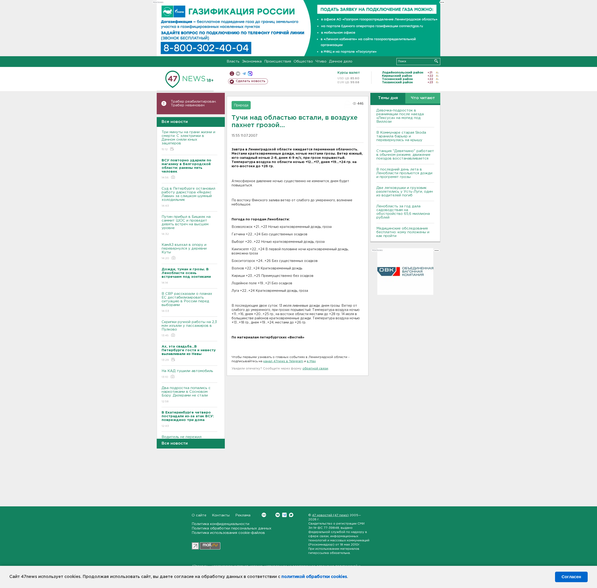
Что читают (423, 98)
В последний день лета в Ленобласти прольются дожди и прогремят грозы (404, 173)
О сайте (199, 515)
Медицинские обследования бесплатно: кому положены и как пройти (402, 232)
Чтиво (321, 61)
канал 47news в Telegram (283, 361)
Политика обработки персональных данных (231, 528)
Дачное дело (340, 61)
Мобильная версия (232, 73)
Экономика (252, 61)
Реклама (242, 515)
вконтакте (238, 73)
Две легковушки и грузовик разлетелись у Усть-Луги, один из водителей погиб (404, 191)
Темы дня (388, 98)
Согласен (571, 576)
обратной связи (315, 368)
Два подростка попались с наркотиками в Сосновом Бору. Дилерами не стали (186, 394)
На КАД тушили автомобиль (187, 373)
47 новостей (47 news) (330, 515)
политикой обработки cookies (314, 577)
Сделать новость (250, 81)
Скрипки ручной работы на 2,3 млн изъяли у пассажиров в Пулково (189, 328)
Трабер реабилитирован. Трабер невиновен (193, 103)
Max (291, 515)
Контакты (221, 515)
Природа (241, 105)
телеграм (244, 73)
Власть (233, 61)
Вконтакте (277, 515)
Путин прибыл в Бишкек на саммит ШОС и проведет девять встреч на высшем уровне (186, 225)
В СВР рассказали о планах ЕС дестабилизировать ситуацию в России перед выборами (187, 302)
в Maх (311, 361)
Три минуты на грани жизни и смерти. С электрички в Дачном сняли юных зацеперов (188, 141)
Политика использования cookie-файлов (228, 532)
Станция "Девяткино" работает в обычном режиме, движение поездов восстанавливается (405, 155)
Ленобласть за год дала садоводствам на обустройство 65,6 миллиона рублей (403, 212)
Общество (303, 61)
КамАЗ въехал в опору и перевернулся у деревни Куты (184, 251)
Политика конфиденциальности (220, 523)
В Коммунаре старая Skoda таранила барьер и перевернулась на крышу (401, 136)
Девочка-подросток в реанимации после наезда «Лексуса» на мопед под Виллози (400, 116)
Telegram (284, 515)
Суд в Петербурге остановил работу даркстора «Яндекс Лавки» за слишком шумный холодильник (188, 197)
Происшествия (277, 61)
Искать (436, 61)
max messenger (250, 73)
